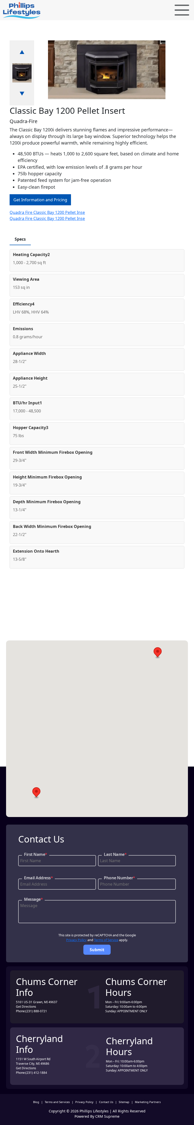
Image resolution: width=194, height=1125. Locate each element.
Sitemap (124, 1102)
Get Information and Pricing (40, 200)
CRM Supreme (107, 1116)
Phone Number (119, 878)
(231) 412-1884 (36, 1073)
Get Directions (26, 1006)
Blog (36, 1102)
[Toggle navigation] (182, 10)
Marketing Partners (148, 1102)
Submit (97, 949)
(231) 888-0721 (36, 1011)
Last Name (115, 854)
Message (33, 899)
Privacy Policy (76, 940)
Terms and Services (57, 1102)
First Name (35, 854)
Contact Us (106, 1102)
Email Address (38, 878)
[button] (158, 653)
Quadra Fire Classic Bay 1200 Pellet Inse (47, 212)
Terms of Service (106, 940)
